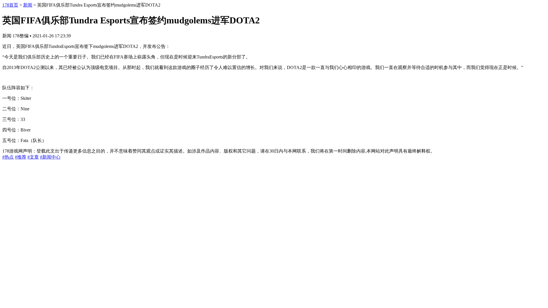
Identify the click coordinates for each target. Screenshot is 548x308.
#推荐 (20, 157)
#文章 (33, 157)
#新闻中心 (50, 157)
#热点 (8, 157)
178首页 (10, 5)
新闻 (27, 5)
